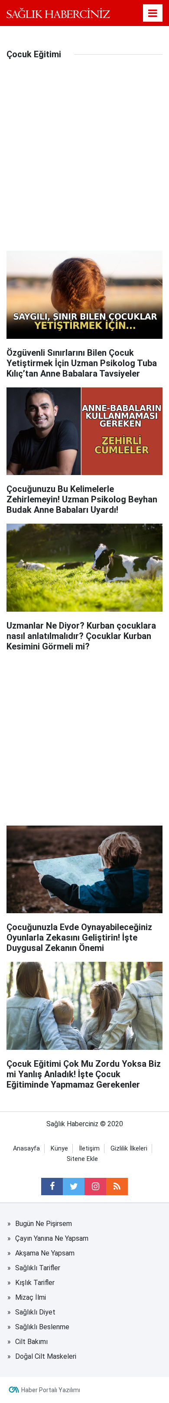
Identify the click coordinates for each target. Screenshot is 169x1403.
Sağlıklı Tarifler (37, 1268)
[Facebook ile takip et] (52, 1186)
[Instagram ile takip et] (95, 1186)
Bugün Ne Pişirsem (43, 1223)
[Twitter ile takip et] (73, 1186)
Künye (59, 1148)
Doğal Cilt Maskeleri (45, 1356)
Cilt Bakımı (31, 1341)
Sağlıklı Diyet (35, 1312)
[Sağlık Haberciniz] (58, 13)
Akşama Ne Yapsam (45, 1253)
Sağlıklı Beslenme (42, 1327)
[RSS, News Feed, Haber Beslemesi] (117, 1186)
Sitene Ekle (82, 1159)
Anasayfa (26, 1148)
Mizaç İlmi (30, 1297)
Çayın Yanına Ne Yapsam (51, 1238)
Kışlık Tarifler (35, 1282)
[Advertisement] (84, 161)
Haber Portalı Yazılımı (50, 1390)
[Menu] (153, 13)
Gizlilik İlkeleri (128, 1148)
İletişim (89, 1148)
